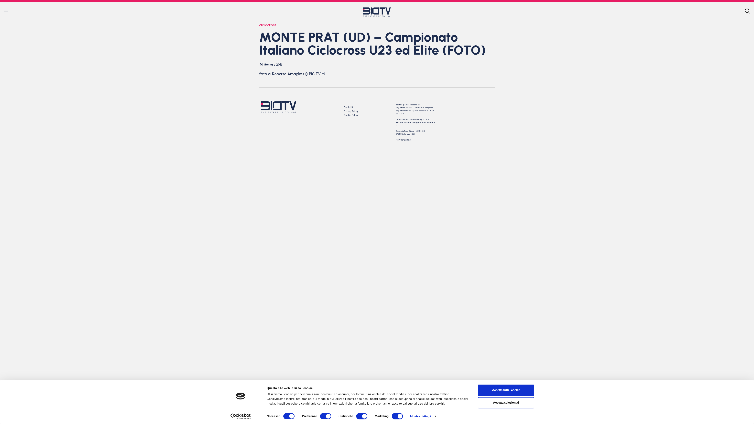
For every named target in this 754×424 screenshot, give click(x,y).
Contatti (348, 107)
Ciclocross (267, 25)
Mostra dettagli (420, 416)
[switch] (325, 416)
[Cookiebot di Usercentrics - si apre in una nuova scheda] (240, 416)
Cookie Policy (351, 115)
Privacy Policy (351, 111)
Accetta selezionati (506, 402)
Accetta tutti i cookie (506, 390)
